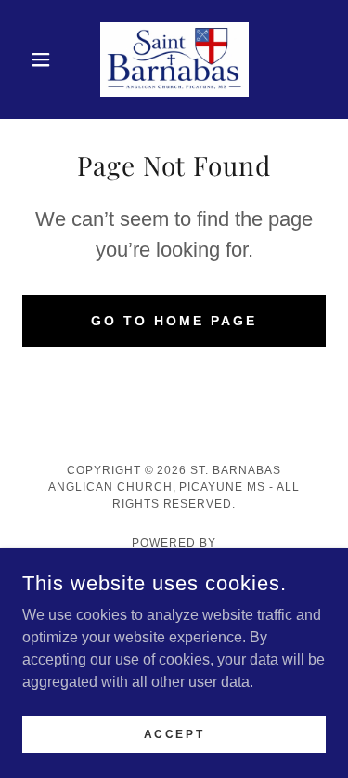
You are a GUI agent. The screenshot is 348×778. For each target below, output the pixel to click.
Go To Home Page (174, 320)
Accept (174, 733)
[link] (174, 59)
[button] (45, 59)
